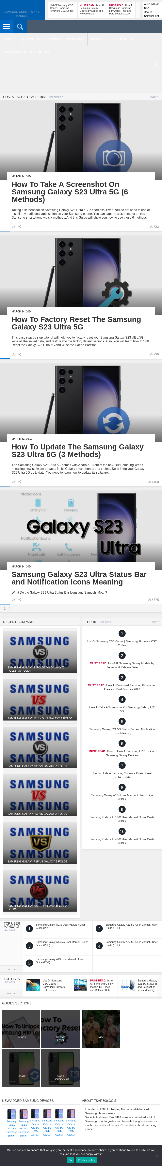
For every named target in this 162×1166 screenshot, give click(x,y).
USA (146, 8)
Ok (70, 1160)
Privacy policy (86, 1160)
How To (148, 12)
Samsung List (151, 16)
